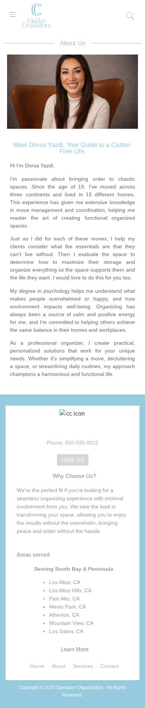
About (58, 666)
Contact (109, 666)
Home (37, 666)
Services (83, 666)
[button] (12, 14)
